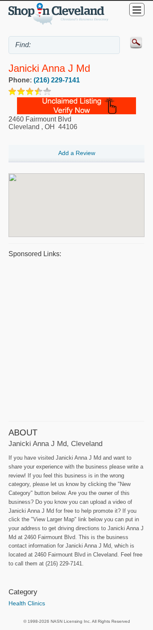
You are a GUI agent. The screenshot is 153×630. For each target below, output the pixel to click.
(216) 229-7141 (57, 80)
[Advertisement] (76, 338)
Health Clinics (26, 603)
